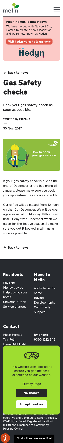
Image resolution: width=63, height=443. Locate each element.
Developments (44, 302)
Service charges (14, 307)
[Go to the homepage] (11, 8)
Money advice (13, 288)
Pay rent (9, 283)
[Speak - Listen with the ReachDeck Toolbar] (5, 438)
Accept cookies (31, 404)
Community (42, 307)
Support (40, 312)
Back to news (18, 73)
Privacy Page (31, 384)
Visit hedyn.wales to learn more (29, 41)
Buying (39, 298)
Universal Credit (14, 302)
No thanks (31, 393)
